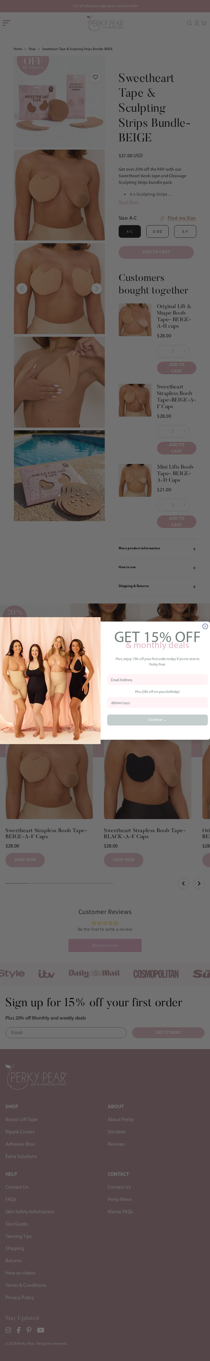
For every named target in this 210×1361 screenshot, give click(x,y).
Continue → (157, 720)
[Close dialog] (205, 626)
